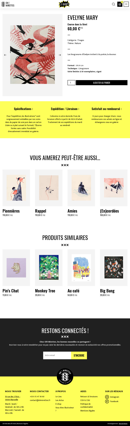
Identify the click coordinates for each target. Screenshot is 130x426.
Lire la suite (16, 301)
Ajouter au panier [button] (16, 221)
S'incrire (79, 355)
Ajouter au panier (101, 82)
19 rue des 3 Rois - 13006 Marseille (12, 398)
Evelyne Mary (83, 17)
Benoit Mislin (123, 423)
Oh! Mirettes (7, 4)
